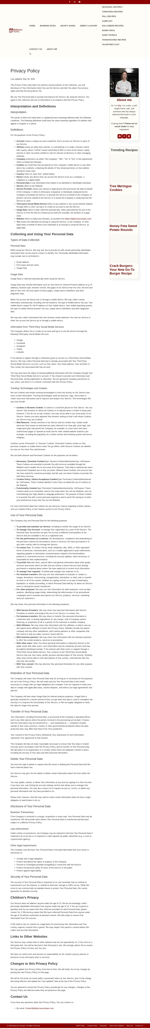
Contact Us (35, 49)
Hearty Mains (67, 26)
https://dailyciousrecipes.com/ (78, 219)
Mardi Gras (108, 30)
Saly (119, 105)
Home (32, 26)
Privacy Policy (69, 1026)
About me (52, 49)
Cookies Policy (92, 1026)
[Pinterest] (79, 2)
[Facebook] (70, 2)
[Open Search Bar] (30, 54)
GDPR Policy (80, 1026)
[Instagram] (75, 2)
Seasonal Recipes (112, 7)
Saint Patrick (109, 35)
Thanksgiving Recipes (114, 40)
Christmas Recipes (112, 12)
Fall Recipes (109, 16)
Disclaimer (103, 1026)
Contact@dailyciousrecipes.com (39, 1008)
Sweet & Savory (88, 26)
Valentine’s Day (110, 44)
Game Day (107, 21)
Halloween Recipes (113, 26)
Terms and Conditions (116, 1026)
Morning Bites (48, 26)
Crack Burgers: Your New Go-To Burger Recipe (122, 269)
